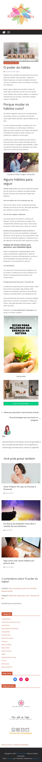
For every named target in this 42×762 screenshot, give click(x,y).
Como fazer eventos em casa (11, 622)
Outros (4, 660)
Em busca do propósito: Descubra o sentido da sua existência (20, 524)
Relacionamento (7, 667)
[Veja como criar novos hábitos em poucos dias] (21, 538)
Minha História (6, 651)
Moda (3, 654)
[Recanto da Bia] (4, 32)
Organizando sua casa (9, 657)
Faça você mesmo (7, 638)
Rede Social (5, 664)
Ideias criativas (6, 644)
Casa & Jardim (6, 619)
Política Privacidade (21, 745)
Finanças (4, 641)
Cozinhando (5, 625)
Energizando (6, 632)
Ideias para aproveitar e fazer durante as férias (21, 412)
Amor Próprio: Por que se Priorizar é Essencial (20, 487)
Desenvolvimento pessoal (11, 63)
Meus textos (5, 648)
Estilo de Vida (6, 635)
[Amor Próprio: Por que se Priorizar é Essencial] (21, 464)
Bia (19, 71)
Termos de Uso (6, 745)
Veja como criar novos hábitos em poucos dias (19, 561)
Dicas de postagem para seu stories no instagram (23, 418)
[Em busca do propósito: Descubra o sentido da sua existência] (21, 501)
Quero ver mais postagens (21, 403)
